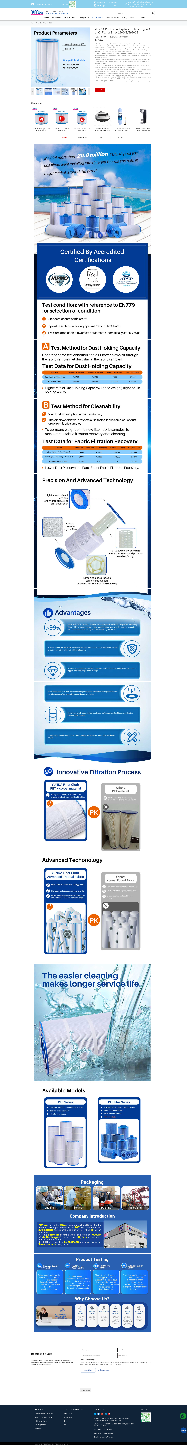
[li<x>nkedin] (98, 1413)
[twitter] (109, 1413)
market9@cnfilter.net (104, 1363)
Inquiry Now (99, 90)
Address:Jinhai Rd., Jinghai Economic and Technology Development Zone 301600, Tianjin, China (140, 4)
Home (46, 17)
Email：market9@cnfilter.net (103, 1437)
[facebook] (105, 1413)
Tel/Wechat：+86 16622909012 (104, 1429)
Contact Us (141, 17)
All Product (56, 17)
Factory (124, 17)
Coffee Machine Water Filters (44, 1414)
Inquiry (120, 137)
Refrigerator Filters (41, 1421)
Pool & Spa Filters (40, 1425)
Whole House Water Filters (43, 1417)
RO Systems (38, 1428)
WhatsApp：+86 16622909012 (104, 1433)
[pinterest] (94, 1413)
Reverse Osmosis (70, 17)
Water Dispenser (112, 17)
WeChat (65, 4)
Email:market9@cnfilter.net (44, 4)
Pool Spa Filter (97, 17)
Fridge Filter (84, 17)
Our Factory (68, 1414)
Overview (64, 137)
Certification (68, 1417)
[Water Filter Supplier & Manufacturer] (37, 12)
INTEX (50, 23)
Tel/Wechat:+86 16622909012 (107, 3)
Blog (65, 1421)
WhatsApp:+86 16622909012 (107, 6)
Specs (101, 137)
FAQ (132, 17)
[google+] (102, 1413)
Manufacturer (82, 137)
